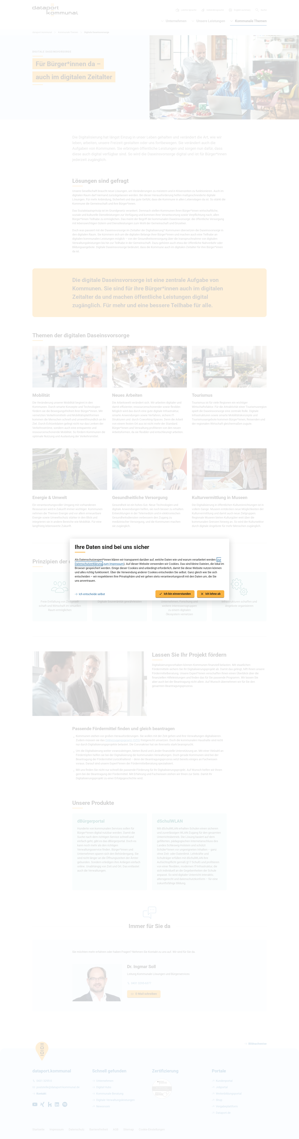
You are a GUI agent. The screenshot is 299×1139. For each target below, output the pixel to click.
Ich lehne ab (213, 593)
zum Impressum (113, 563)
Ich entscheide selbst (92, 594)
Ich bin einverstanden (177, 593)
